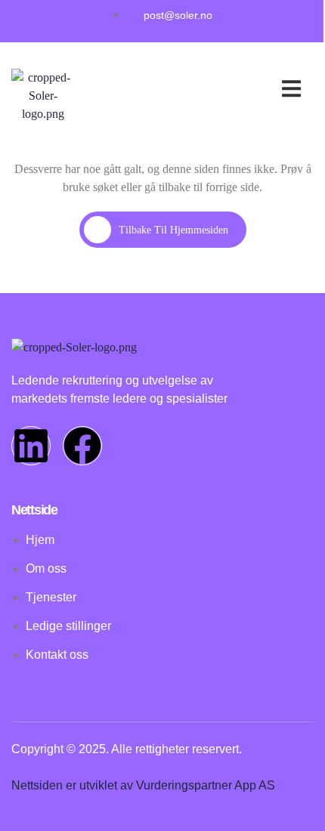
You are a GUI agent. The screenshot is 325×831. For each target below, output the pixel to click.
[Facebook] (82, 445)
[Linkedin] (31, 445)
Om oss (242, 91)
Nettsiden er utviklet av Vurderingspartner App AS (143, 785)
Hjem (190, 72)
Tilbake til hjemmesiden (173, 230)
